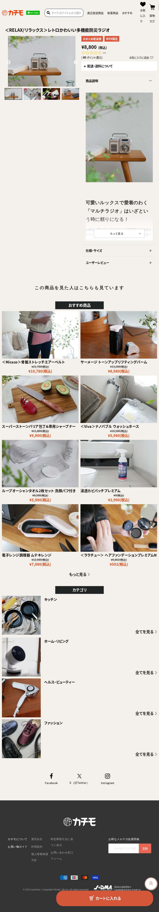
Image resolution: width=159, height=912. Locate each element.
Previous (8, 62)
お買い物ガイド (18, 846)
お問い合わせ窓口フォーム (62, 855)
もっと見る (117, 233)
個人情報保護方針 (39, 857)
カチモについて (18, 839)
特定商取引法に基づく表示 (62, 842)
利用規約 (36, 846)
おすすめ (127, 13)
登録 (145, 848)
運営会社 (36, 839)
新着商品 (112, 13)
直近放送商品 (95, 13)
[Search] (48, 13)
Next (75, 62)
